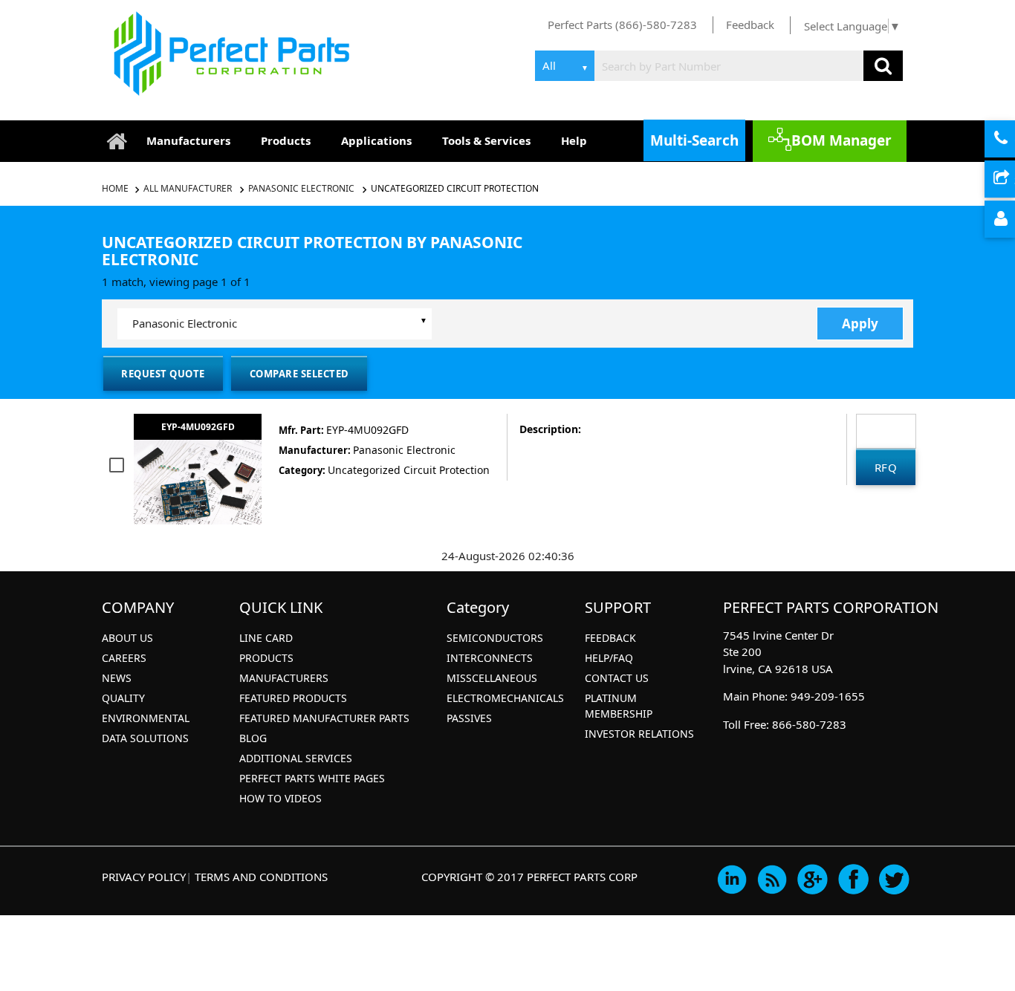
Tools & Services (486, 140)
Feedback (750, 24)
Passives (469, 718)
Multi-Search (694, 140)
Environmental (145, 718)
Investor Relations (639, 734)
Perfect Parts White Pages (312, 778)
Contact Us (617, 678)
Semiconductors (495, 638)
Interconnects (490, 658)
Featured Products (293, 698)
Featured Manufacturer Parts (324, 718)
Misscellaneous (492, 678)
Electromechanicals (505, 698)
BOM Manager (841, 140)
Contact (1013, 139)
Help (574, 140)
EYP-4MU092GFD (198, 426)
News (117, 678)
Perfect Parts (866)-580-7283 (622, 24)
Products (286, 140)
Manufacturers (188, 140)
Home (116, 188)
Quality (123, 698)
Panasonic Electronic (301, 188)
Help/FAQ (609, 658)
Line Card (266, 638)
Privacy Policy (144, 876)
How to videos (280, 798)
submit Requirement (1013, 179)
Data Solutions (145, 738)
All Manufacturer (187, 188)
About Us (127, 638)
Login (1013, 219)
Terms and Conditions (261, 876)
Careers (124, 658)
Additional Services (295, 758)
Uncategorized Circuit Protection (455, 188)
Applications (376, 140)
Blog (253, 738)
